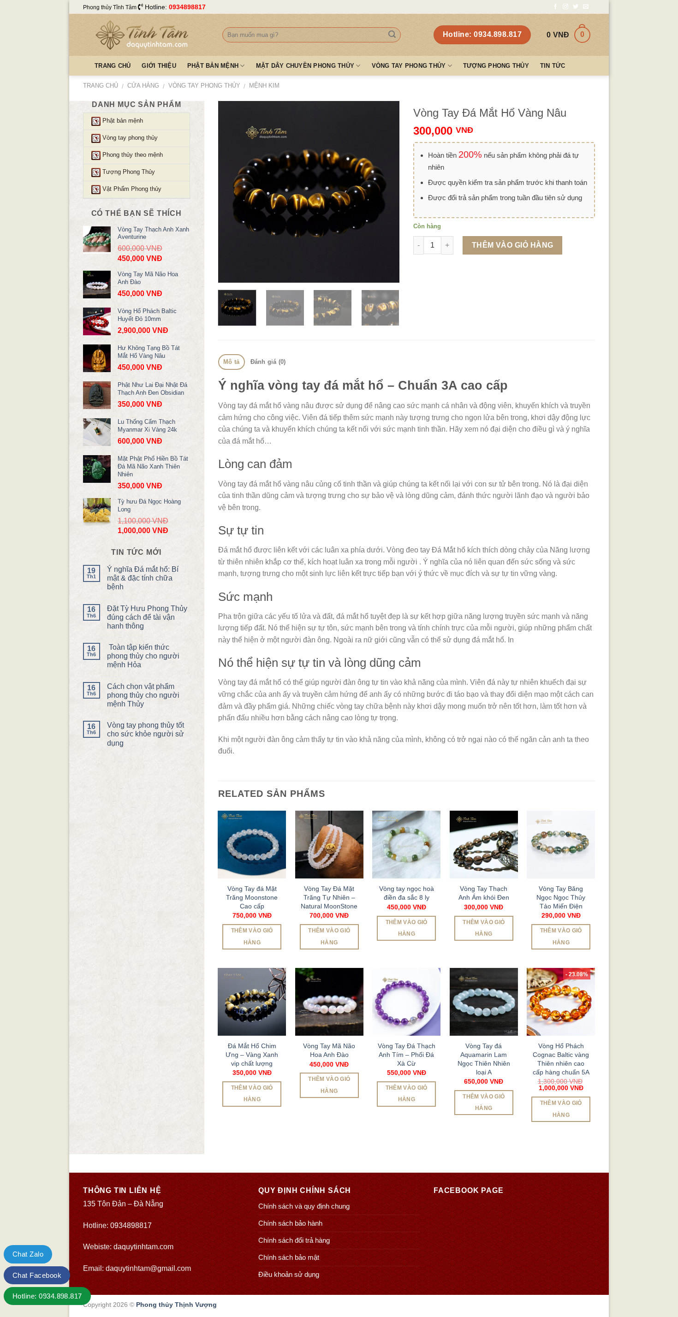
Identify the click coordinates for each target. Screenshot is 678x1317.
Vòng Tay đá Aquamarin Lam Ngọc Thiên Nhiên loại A (484, 1058)
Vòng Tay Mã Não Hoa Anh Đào (329, 1050)
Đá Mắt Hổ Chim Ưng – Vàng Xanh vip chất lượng (252, 1054)
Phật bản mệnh (212, 65)
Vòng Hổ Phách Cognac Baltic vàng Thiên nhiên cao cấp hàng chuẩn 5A (561, 1058)
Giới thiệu (159, 65)
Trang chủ (113, 65)
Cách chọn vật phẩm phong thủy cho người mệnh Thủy (143, 695)
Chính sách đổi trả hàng (294, 1240)
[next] (384, 192)
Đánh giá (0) (268, 361)
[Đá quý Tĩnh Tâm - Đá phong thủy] (145, 35)
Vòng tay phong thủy (409, 65)
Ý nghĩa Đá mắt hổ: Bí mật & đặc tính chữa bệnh (142, 578)
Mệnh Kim (264, 85)
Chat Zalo (27, 1254)
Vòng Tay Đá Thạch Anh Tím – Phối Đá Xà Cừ (406, 1054)
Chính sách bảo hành (290, 1223)
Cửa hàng (143, 85)
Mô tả (231, 361)
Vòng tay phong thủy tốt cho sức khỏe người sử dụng (145, 734)
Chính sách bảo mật (288, 1257)
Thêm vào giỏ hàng (512, 245)
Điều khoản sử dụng (288, 1274)
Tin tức (552, 65)
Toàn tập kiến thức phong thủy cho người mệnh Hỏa (143, 656)
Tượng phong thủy (496, 65)
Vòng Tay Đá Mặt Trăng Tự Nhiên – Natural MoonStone (329, 897)
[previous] (233, 192)
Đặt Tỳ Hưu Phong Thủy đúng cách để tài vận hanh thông (147, 617)
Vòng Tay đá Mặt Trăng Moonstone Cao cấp (252, 897)
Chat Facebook (36, 1275)
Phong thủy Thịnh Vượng (176, 1304)
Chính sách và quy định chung (304, 1206)
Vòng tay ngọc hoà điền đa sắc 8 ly (406, 893)
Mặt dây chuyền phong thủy (305, 65)
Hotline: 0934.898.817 (47, 1296)
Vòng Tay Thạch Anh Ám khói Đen (483, 893)
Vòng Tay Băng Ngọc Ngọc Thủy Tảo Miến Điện (560, 897)
